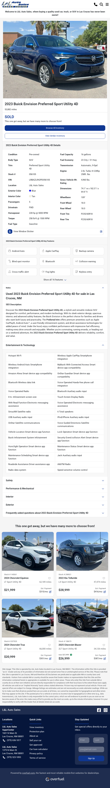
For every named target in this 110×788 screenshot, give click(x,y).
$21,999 (9, 590)
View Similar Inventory (55, 136)
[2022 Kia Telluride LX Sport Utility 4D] (82, 551)
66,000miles (45, 648)
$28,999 (64, 590)
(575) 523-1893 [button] (14, 757)
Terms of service (38, 758)
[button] (96, 4)
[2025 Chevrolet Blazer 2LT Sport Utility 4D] (82, 618)
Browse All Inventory (55, 128)
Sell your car (35, 740)
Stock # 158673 (65, 641)
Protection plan (37, 731)
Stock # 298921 (65, 574)
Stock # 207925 (10, 641)
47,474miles (100, 582)
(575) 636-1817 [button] (14, 740)
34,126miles (100, 648)
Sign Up (91, 758)
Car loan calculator (39, 749)
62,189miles (45, 582)
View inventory (37, 727)
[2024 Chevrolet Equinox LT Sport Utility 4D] (28, 551)
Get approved (36, 745)
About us (34, 736)
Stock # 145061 (10, 574)
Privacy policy (36, 753)
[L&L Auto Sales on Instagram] (104, 709)
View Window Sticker (23, 231)
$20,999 (9, 656)
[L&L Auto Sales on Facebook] (98, 709)
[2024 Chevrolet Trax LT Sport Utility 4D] (28, 618)
